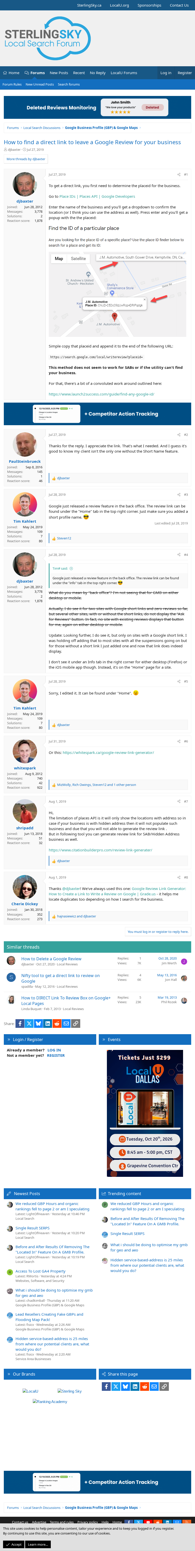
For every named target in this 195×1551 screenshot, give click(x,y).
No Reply (98, 72)
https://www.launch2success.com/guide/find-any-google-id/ (101, 394)
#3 (186, 494)
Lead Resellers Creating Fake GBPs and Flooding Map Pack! (49, 1317)
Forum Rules (12, 84)
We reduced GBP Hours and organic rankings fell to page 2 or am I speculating (52, 1206)
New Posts (59, 72)
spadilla (27, 986)
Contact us (20, 1522)
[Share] (178, 174)
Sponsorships (149, 5)
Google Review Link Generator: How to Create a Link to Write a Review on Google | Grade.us (117, 891)
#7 (186, 801)
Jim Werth (169, 963)
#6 (186, 741)
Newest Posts (27, 1193)
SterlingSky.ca (89, 5)
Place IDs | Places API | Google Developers (97, 196)
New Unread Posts (40, 84)
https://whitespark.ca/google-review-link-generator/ (108, 752)
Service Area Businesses (33, 1359)
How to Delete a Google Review (51, 959)
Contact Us (179, 5)
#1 (186, 174)
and (76, 916)
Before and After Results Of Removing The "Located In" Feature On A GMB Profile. (52, 1249)
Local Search (24, 1218)
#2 (186, 434)
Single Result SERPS (32, 1227)
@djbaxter (71, 888)
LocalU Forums (124, 72)
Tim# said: (60, 568)
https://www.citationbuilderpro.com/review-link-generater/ (100, 849)
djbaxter (14, 149)
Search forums (69, 84)
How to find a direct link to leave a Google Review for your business (92, 142)
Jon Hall (171, 979)
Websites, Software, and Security (39, 1280)
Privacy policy (87, 1522)
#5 (186, 681)
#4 (186, 554)
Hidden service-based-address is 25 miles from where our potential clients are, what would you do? (52, 1344)
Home (14, 72)
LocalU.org (119, 5)
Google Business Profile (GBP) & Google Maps (49, 1305)
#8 (186, 877)
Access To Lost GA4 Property (40, 1271)
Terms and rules (62, 1522)
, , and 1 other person (96, 784)
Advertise (39, 1522)
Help (105, 1522)
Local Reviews (67, 964)
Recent (79, 72)
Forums (37, 72)
